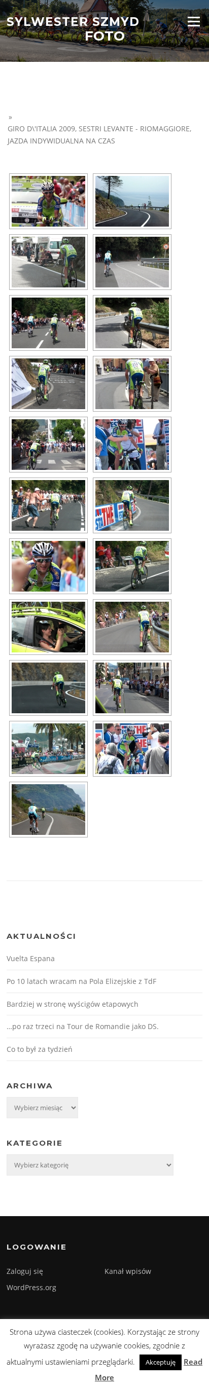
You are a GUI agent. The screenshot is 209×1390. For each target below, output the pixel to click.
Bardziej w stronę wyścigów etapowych (72, 1004)
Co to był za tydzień (40, 1049)
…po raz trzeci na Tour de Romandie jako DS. (83, 1026)
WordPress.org (31, 1287)
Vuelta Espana (31, 958)
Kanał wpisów (127, 1271)
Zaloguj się (25, 1271)
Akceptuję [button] (161, 1362)
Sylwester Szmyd (73, 21)
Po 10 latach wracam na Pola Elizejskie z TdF (81, 981)
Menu (193, 21)
